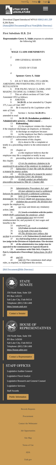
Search (23, 2)
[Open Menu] (45, 8)
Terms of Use (28, 445)
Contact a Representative (20, 356)
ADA (28, 452)
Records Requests (28, 409)
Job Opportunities (28, 431)
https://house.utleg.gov (17, 350)
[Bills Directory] (44, 25)
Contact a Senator (17, 313)
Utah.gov (28, 460)
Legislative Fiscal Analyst (18, 376)
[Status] (6, 25)
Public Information (17, 397)
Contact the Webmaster (28, 423)
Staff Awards (13, 391)
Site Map (28, 438)
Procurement (28, 416)
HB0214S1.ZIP (45, 19)
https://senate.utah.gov (17, 306)
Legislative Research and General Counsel (26, 381)
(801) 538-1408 (25, 303)
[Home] (18, 9)
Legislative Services (16, 386)
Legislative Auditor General (19, 371)
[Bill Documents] (17, 25)
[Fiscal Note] (31, 25)
